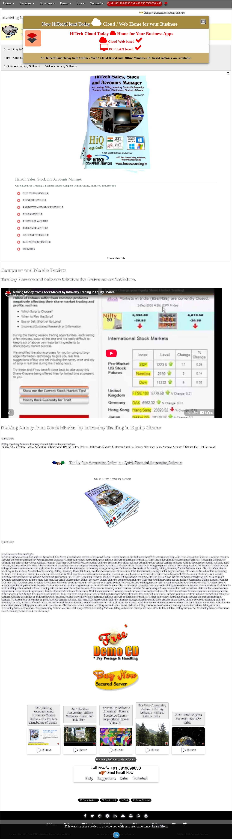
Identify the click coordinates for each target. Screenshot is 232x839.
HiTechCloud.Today (71, 24)
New (47, 24)
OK (116, 835)
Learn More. (160, 826)
